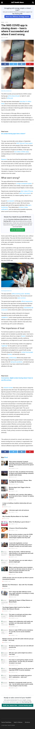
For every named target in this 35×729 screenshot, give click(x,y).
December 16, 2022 (14, 656)
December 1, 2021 (14, 635)
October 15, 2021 (14, 548)
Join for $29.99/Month (17, 230)
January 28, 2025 (7, 506)
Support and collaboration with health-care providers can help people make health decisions (21, 623)
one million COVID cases (21, 152)
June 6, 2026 (12, 649)
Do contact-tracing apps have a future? (13, 133)
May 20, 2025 (12, 574)
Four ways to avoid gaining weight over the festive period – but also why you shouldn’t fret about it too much (21, 661)
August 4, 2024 (13, 604)
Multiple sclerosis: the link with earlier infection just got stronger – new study (18, 639)
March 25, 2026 (13, 477)
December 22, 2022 (14, 665)
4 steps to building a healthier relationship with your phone (17, 503)
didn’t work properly (25, 193)
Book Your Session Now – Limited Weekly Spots (17, 705)
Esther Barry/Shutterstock (6, 90)
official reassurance (26, 301)
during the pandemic (16, 362)
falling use (10, 98)
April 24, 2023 (4, 37)
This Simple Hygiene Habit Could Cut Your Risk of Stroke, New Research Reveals (16, 608)
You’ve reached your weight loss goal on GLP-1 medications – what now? (20, 676)
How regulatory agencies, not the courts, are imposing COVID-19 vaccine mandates (21, 669)
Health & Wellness (18, 722)
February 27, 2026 (14, 484)
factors (23, 336)
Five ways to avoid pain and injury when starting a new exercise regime (20, 615)
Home (2, 22)
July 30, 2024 (6, 518)
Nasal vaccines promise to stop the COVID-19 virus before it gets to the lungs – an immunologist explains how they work (21, 536)
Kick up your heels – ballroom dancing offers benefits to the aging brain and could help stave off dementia (21, 553)
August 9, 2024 (6, 588)
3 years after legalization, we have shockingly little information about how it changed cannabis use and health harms (20, 544)
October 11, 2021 (14, 491)
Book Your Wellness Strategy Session (17, 16)
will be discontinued (13, 96)
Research (4, 159)
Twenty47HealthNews (6, 722)
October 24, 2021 (14, 672)
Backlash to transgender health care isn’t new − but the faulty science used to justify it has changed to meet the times (21, 684)
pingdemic (5, 317)
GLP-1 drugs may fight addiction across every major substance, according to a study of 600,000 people (21, 593)
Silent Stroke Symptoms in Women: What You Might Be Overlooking (20, 481)
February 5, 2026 (14, 679)
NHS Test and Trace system (25, 143)
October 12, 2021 (14, 564)
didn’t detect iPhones (27, 191)
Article (6, 22)
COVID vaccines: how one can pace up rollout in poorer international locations (17, 578)
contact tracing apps (27, 352)
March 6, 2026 (13, 597)
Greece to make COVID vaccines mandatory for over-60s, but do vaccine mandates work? (21, 631)
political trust (12, 358)
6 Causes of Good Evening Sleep (18, 528)
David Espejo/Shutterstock (6, 290)
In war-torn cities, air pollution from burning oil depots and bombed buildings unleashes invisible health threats (21, 473)
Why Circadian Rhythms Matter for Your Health (15, 516)
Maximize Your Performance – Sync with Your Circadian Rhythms (17, 585)
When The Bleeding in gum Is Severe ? (19, 522)
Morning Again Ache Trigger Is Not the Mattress (19, 488)
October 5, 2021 (7, 581)
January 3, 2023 (13, 557)
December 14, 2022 (14, 539)
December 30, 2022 (14, 618)
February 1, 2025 (7, 611)
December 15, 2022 (14, 468)
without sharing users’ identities (21, 294)
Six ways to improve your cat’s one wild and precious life (21, 646)
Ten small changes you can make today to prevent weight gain (20, 561)
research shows (8, 387)
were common (22, 298)
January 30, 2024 (13, 687)
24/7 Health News (17, 2)
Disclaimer (27, 722)
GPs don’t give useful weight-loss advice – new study (21, 653)
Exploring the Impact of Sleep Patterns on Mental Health (20, 601)
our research (10, 201)
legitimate (4, 346)
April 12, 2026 (13, 499)
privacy (10, 354)
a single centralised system (24, 183)
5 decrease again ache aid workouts (19, 510)
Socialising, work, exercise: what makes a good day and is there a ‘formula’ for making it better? (21, 496)
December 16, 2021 (14, 626)
